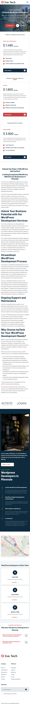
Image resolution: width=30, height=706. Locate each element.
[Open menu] (27, 2)
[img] (15, 546)
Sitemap (3, 676)
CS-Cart (12, 676)
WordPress (13, 672)
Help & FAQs (3, 674)
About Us (3, 667)
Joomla (12, 674)
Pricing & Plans (4, 670)
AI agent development (15, 679)
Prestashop (13, 667)
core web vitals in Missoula (12, 384)
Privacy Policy (4, 672)
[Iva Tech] (8, 2)
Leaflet (15, 555)
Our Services (10, 25)
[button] (15, 544)
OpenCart (13, 670)
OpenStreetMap (21, 555)
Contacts (3, 679)
